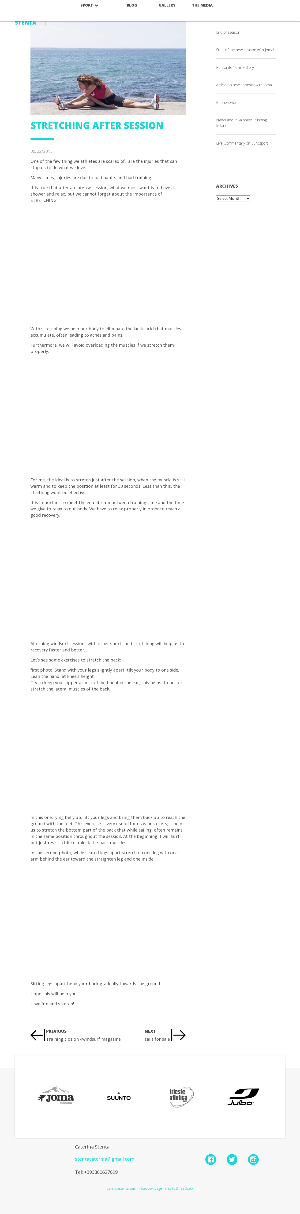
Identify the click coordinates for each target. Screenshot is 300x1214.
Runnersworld (228, 102)
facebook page (150, 1188)
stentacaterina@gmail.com (104, 1159)
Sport (87, 5)
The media (202, 5)
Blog (132, 5)
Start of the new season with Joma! (245, 49)
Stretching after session (97, 125)
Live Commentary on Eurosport (242, 143)
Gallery (167, 5)
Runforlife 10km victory (235, 67)
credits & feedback (179, 1188)
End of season (228, 32)
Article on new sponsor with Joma (244, 84)
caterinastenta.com (121, 1188)
